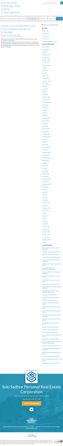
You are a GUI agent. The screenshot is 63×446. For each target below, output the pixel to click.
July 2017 (44, 242)
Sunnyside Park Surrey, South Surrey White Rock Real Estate (51, 342)
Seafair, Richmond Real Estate (49, 332)
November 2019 (46, 179)
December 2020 (46, 152)
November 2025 (46, 60)
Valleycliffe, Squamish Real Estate (50, 356)
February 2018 (45, 226)
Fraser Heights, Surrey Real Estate (51, 284)
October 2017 (45, 237)
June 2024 (44, 89)
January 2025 (45, 76)
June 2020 (44, 165)
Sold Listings (45, 38)
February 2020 (45, 173)
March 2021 (45, 144)
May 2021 (44, 139)
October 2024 (45, 78)
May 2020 (44, 168)
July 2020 (44, 163)
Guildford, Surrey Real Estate (49, 295)
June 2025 (44, 70)
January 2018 (45, 229)
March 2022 (45, 126)
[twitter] (31, 409)
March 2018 (45, 224)
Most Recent (45, 46)
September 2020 (46, 157)
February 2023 (45, 118)
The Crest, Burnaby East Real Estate (51, 345)
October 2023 (45, 99)
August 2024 (45, 83)
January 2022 (45, 131)
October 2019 (45, 181)
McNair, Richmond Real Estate (49, 300)
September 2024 (46, 81)
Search (59, 18)
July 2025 (44, 68)
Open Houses (45, 36)
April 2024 (44, 94)
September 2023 (46, 102)
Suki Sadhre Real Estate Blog (49, 41)
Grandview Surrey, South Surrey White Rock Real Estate (50, 291)
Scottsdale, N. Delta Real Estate (50, 329)
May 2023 (44, 113)
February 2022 (45, 128)
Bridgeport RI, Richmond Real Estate (51, 252)
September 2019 (46, 184)
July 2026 (44, 52)
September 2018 (46, 208)
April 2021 (44, 142)
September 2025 (46, 65)
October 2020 (45, 155)
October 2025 (45, 62)
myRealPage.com (31, 436)
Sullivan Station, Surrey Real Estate (51, 339)
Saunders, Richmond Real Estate (50, 327)
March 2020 (45, 171)
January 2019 (45, 205)
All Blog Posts (45, 30)
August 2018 (45, 210)
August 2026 (45, 49)
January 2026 (45, 57)
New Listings (45, 33)
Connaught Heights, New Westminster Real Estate (48, 268)
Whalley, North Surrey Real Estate (50, 363)
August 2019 (45, 187)
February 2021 (45, 147)
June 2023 (44, 110)
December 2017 (46, 231)
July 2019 (44, 189)
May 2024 (44, 91)
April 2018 (44, 221)
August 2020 (45, 160)
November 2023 (46, 97)
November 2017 (46, 234)
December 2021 (46, 134)
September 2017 (46, 239)
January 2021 (45, 150)
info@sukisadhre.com (49, 3)
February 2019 (45, 202)
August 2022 (45, 120)
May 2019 (44, 194)
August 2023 (45, 105)
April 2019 (44, 197)
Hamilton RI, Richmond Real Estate (51, 297)
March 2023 (45, 115)
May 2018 (44, 218)
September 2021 (46, 136)
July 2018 (44, 213)
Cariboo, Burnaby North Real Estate (51, 257)
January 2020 (45, 176)
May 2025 (44, 73)
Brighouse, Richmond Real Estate (50, 254)
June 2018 (44, 216)
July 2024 (44, 86)
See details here (10, 40)
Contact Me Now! (31, 403)
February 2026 (45, 54)
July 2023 (44, 107)
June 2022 (44, 123)
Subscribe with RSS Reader (50, 25)
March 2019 (45, 200)
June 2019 (44, 192)
